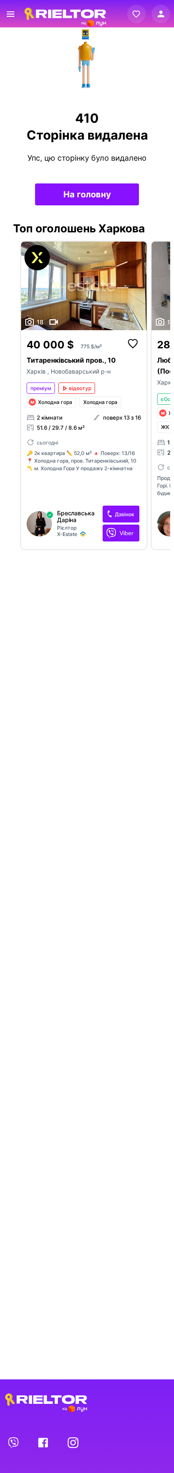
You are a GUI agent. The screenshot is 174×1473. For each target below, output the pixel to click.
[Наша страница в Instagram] (73, 1442)
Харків (37, 371)
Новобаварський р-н (81, 371)
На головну (87, 194)
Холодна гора (100, 402)
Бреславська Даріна (75, 516)
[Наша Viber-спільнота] (14, 1442)
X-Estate (67, 534)
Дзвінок (124, 514)
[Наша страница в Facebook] (44, 1442)
